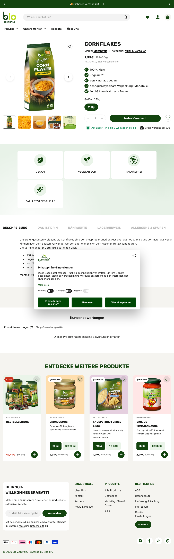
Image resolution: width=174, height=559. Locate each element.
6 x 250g (70, 445)
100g (99, 445)
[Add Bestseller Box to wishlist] (36, 379)
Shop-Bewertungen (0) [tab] (49, 327)
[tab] (15, 228)
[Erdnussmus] (65, 394)
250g (91, 107)
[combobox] (76, 17)
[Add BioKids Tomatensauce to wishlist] (166, 379)
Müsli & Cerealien (135, 50)
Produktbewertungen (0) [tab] (18, 327)
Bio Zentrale (20, 551)
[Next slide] (68, 77)
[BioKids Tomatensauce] (152, 394)
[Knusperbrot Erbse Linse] (109, 394)
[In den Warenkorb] (34, 454)
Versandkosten (111, 61)
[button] (5, 4)
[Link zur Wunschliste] (147, 17)
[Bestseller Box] (22, 394)
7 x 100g (113, 445)
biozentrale (100, 50)
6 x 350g (157, 445)
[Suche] (125, 17)
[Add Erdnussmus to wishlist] (80, 379)
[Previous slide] (10, 77)
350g (142, 445)
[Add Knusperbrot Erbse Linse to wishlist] (123, 379)
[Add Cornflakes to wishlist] (168, 118)
